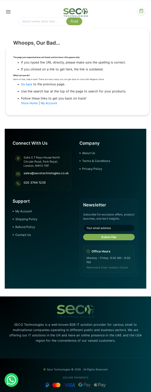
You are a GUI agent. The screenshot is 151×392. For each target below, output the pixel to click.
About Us (88, 153)
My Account (49, 103)
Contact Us (23, 235)
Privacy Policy (92, 169)
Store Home (29, 103)
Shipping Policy (26, 219)
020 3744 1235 (35, 182)
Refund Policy (25, 227)
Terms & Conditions (96, 161)
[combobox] (42, 21)
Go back (26, 84)
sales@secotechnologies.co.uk (46, 173)
